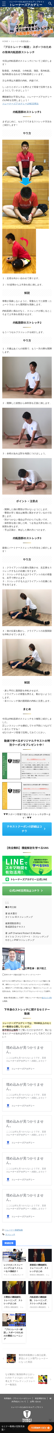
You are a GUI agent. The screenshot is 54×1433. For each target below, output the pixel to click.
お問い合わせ (35, 1401)
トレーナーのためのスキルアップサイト (27, 1407)
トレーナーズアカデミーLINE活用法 (20, 103)
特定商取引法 (40, 1398)
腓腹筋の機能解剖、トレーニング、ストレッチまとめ (39, 1267)
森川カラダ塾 (47, 998)
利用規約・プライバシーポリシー (17, 1398)
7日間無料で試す (39, 1427)
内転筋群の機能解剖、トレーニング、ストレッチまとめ (39, 1300)
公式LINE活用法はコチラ (24, 890)
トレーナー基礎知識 (14, 1230)
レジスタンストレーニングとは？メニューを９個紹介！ (13, 1267)
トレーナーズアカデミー (25, 5)
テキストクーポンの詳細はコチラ (24, 828)
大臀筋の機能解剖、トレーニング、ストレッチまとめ (13, 1300)
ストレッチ (10, 1234)
